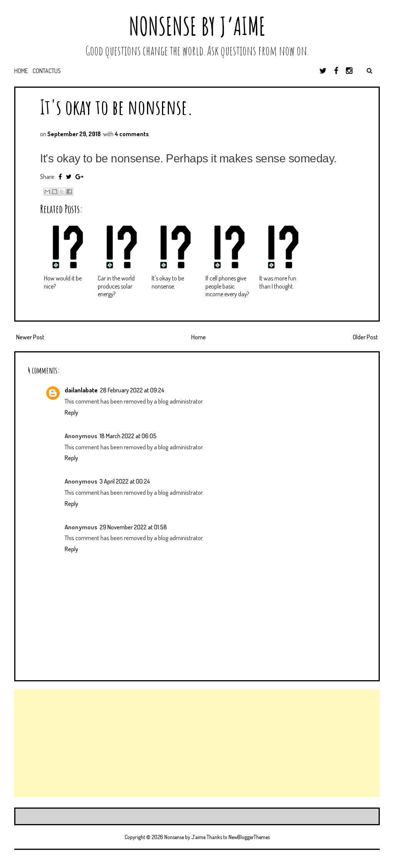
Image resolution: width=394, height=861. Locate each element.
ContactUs (47, 71)
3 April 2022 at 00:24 (125, 481)
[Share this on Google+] (79, 176)
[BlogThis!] (54, 191)
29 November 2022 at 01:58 (133, 527)
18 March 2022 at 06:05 (128, 436)
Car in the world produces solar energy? (116, 286)
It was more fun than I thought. (277, 282)
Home (21, 71)
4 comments (132, 134)
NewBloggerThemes (249, 837)
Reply (71, 412)
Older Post (365, 337)
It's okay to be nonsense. (116, 107)
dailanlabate (81, 390)
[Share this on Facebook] (60, 176)
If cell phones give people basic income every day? (227, 286)
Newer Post (30, 337)
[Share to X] (62, 191)
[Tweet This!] (68, 176)
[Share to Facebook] (69, 191)
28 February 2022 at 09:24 (132, 390)
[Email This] (47, 191)
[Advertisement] (197, 743)
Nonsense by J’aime (197, 26)
